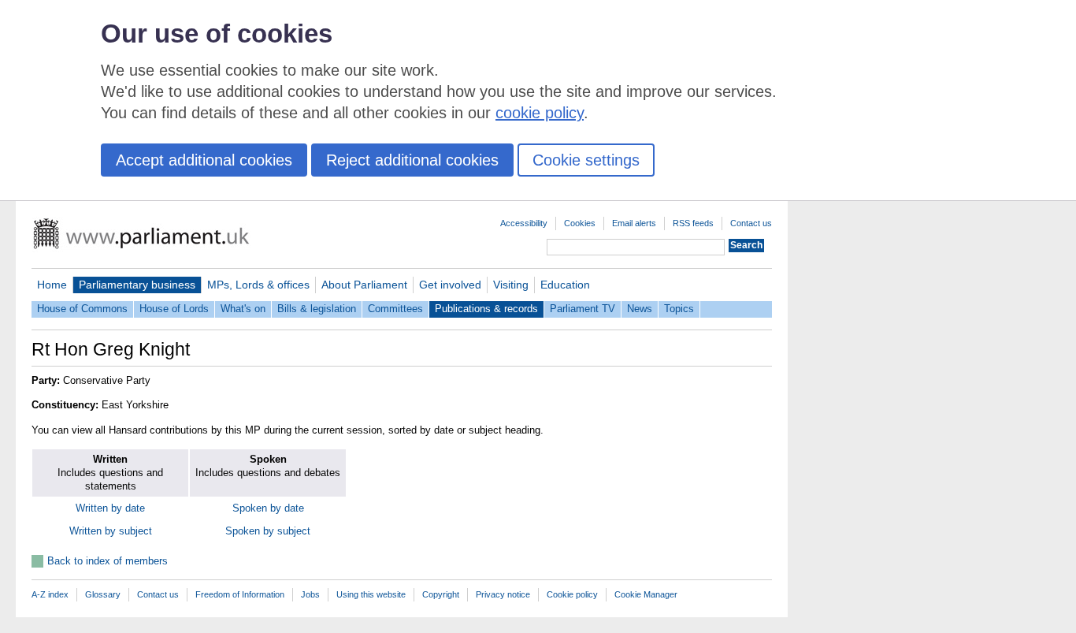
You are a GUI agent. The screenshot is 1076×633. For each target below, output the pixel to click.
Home (52, 284)
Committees (395, 309)
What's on (243, 309)
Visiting (511, 284)
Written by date (110, 508)
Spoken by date (268, 508)
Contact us (751, 223)
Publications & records (486, 309)
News (639, 309)
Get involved (450, 284)
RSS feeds (693, 223)
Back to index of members (107, 561)
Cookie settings (586, 160)
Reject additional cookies (412, 160)
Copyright (440, 594)
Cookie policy (572, 594)
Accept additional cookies (204, 160)
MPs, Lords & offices (258, 284)
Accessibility (523, 223)
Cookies (580, 223)
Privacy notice (503, 594)
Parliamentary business (137, 284)
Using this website (371, 594)
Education (565, 284)
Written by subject (110, 531)
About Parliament (364, 284)
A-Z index (50, 594)
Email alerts (634, 223)
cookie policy (539, 112)
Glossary (103, 594)
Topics (679, 309)
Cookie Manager (645, 594)
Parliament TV (582, 309)
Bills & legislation (316, 309)
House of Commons (82, 309)
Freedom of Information (239, 594)
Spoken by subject (267, 531)
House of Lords (174, 309)
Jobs (310, 594)
